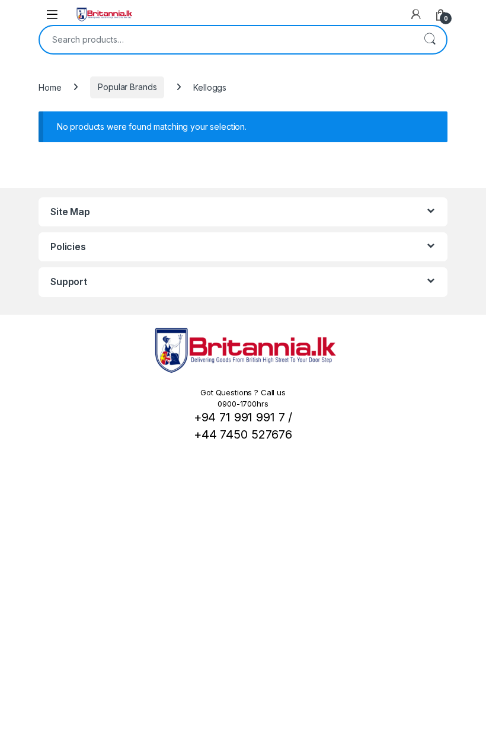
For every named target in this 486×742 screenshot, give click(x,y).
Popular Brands (127, 87)
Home (50, 87)
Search (429, 39)
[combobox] (226, 39)
